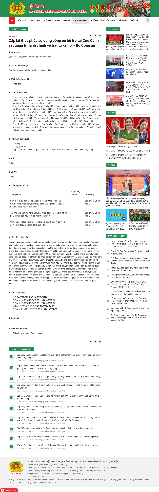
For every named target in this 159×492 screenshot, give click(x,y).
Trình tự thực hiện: (19, 93)
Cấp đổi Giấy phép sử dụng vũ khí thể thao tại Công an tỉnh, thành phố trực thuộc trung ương (57, 437)
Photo (111, 165)
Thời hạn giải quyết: (20, 139)
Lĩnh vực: (15, 52)
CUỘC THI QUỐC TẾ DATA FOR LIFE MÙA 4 (129, 151)
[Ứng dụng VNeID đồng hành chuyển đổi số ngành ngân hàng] (115, 73)
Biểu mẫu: (15, 318)
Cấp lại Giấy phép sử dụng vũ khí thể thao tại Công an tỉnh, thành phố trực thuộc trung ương (57, 445)
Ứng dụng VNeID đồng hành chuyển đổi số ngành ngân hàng (138, 71)
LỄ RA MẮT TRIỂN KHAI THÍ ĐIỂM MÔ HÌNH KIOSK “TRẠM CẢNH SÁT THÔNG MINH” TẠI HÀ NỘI (138, 87)
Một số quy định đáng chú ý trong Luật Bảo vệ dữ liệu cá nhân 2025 (129, 269)
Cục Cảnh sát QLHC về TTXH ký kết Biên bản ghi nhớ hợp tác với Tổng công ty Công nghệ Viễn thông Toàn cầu (138, 101)
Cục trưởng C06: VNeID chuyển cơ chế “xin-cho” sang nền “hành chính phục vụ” (130, 292)
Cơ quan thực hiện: (20, 66)
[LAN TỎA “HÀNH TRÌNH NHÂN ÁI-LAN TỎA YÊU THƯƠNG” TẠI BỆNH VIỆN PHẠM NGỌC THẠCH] (115, 60)
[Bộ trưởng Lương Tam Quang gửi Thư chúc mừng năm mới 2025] (116, 215)
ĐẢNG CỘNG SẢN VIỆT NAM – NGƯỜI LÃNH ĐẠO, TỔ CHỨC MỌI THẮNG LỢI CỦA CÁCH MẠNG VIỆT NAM (129, 244)
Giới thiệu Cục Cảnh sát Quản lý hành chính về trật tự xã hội (130, 252)
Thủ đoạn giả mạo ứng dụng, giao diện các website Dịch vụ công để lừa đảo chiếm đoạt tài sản (130, 260)
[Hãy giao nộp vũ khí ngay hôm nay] (128, 130)
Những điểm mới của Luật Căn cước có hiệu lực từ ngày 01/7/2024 (130, 276)
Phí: (12, 158)
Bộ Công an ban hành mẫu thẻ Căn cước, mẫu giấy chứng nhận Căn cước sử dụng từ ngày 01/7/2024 (130, 317)
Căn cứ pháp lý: (18, 292)
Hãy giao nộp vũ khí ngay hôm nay (124, 147)
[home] (17, 8)
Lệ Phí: (14, 172)
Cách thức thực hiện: (21, 79)
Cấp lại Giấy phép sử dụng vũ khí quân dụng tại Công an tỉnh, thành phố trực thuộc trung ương (58, 376)
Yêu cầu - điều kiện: (20, 237)
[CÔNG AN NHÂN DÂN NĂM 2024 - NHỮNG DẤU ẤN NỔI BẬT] (139, 215)
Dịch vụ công (18, 29)
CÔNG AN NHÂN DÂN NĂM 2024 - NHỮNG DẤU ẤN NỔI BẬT (139, 226)
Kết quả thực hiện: (19, 328)
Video (110, 112)
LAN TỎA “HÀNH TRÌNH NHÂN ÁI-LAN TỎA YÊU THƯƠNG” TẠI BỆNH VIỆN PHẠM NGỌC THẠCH (137, 60)
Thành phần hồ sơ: (20, 185)
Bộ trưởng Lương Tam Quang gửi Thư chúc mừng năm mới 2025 (115, 226)
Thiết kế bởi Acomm (35, 476)
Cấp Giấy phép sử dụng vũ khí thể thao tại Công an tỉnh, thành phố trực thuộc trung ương (56, 428)
